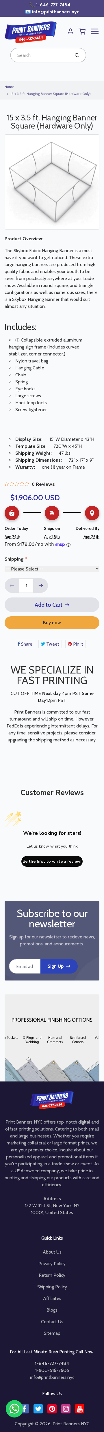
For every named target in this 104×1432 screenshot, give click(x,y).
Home (9, 86)
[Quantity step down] (12, 585)
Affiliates (52, 1298)
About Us (52, 1252)
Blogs (52, 1310)
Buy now (52, 622)
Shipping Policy (52, 1287)
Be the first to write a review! (52, 861)
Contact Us (52, 1321)
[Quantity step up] (41, 585)
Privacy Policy (52, 1263)
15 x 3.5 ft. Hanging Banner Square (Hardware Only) (50, 93)
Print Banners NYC (71, 1423)
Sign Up (56, 966)
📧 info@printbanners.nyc (52, 12)
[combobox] (39, 55)
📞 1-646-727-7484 (50, 5)
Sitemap (52, 1333)
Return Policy (52, 1275)
